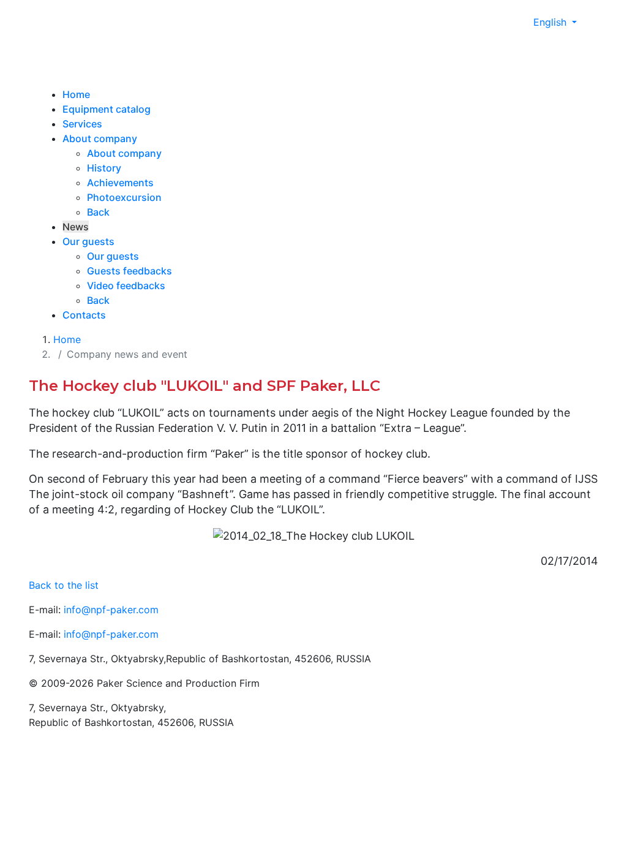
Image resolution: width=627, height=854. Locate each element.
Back (98, 212)
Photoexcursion (124, 197)
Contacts (84, 315)
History (104, 168)
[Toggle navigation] (88, 61)
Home (76, 94)
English (551, 22)
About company (99, 138)
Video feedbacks (126, 285)
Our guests (88, 241)
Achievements (120, 182)
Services (82, 124)
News (75, 227)
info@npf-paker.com (111, 609)
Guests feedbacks (129, 271)
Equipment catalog (106, 109)
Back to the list (64, 585)
